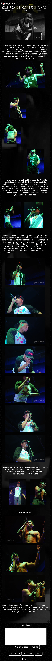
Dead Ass (32, 195)
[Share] (3, 621)
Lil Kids (40, 180)
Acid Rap (16, 244)
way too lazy (12, 56)
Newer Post (15, 654)
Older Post (28, 654)
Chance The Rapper (23, 45)
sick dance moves (24, 186)
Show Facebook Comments (27, 647)
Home (39, 654)
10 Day (35, 246)
